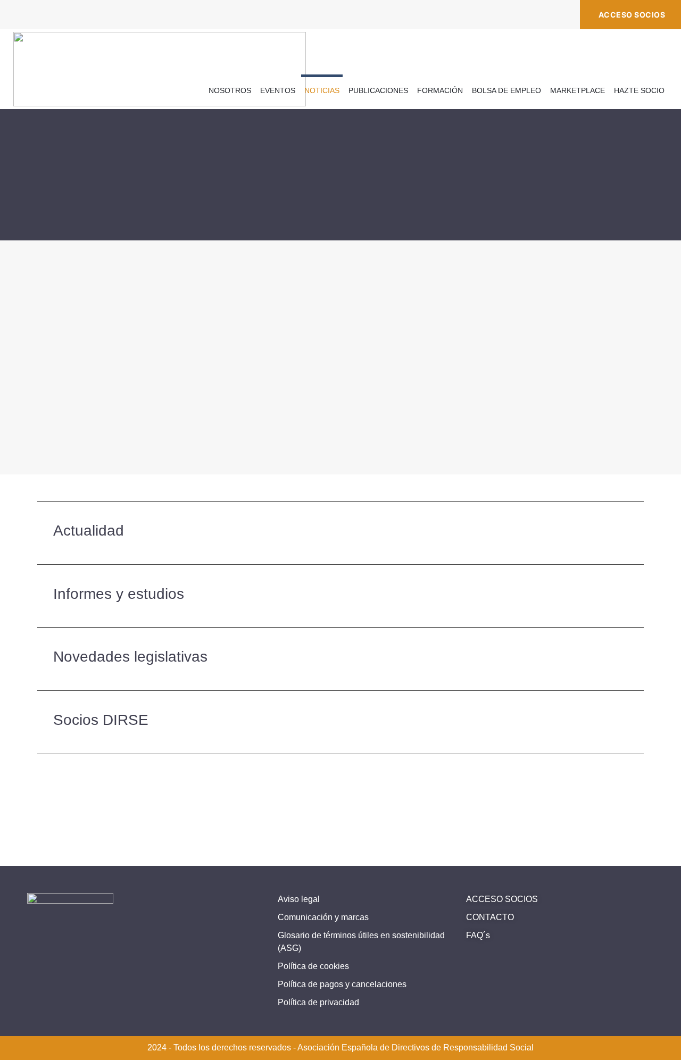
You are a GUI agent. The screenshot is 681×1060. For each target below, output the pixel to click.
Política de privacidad (318, 1002)
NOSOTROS (230, 90)
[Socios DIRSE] (622, 722)
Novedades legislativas (130, 656)
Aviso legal (299, 899)
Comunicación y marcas (323, 917)
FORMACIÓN (440, 90)
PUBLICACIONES (378, 90)
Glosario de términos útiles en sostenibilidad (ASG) (361, 942)
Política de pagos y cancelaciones (342, 984)
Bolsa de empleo (506, 90)
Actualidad (88, 530)
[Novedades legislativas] (622, 659)
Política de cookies (313, 966)
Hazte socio (639, 90)
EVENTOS (277, 90)
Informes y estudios (118, 594)
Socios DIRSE (100, 720)
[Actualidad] (622, 533)
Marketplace (577, 90)
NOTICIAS (321, 90)
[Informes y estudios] (622, 596)
